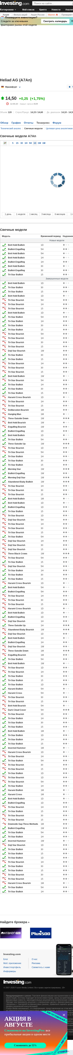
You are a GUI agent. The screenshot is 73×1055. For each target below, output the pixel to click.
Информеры (9, 971)
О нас (34, 959)
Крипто (43, 9)
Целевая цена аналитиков (59, 128)
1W (39, 143)
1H (26, 143)
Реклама (36, 963)
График (16, 122)
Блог (5, 959)
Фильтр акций (20, 15)
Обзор (4, 122)
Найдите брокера (13, 922)
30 (21, 143)
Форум (57, 122)
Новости (56, 9)
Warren (52, 15)
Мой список (28, 9)
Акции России (37, 15)
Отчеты (28, 122)
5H (30, 143)
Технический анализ (11, 128)
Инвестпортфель (12, 967)
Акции (6, 15)
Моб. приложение (12, 963)
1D (34, 143)
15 (17, 143)
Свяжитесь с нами (41, 967)
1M (43, 143)
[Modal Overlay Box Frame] (33, 1033)
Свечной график (5, 143)
